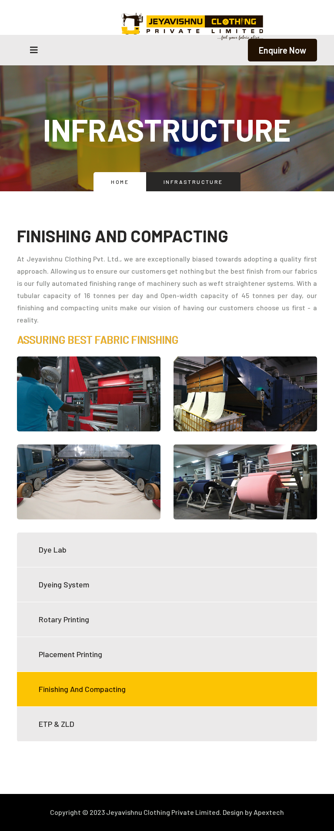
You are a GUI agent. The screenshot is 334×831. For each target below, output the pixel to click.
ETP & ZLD (56, 724)
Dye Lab (53, 549)
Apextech (269, 812)
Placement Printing (70, 654)
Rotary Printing (64, 619)
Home (120, 182)
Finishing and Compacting (82, 689)
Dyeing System (64, 584)
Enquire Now (282, 50)
